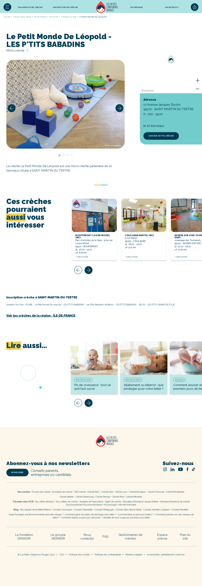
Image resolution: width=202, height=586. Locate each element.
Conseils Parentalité (83, 509)
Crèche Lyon (121, 492)
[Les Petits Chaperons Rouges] (101, 444)
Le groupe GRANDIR (58, 536)
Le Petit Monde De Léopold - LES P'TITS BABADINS (59, 304)
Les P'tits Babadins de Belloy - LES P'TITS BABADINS (111, 304)
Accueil (107, 7)
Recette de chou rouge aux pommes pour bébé (126, 517)
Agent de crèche (113, 501)
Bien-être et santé (83, 380)
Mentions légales (134, 554)
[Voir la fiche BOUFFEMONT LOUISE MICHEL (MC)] (94, 215)
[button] (7, 7)
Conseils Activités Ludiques (156, 509)
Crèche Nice (118, 497)
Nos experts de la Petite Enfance (35, 509)
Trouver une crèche (40, 492)
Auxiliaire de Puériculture (91, 501)
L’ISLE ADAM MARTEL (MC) (139, 235)
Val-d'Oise (53, 17)
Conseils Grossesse (62, 509)
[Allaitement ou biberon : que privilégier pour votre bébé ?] (143, 358)
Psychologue (110, 505)
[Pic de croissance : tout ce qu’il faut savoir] (94, 358)
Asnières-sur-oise (68, 17)
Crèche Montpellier (175, 492)
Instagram (165, 469)
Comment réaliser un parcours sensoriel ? (81, 517)
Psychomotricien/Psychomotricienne (84, 505)
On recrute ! (172, 7)
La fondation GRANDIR (24, 536)
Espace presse (162, 536)
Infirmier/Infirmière (127, 505)
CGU (61, 554)
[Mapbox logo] (147, 90)
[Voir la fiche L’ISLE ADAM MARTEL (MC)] (143, 215)
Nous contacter (87, 536)
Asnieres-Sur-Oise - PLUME (19, 304)
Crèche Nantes (67, 497)
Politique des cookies (79, 554)
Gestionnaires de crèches (130, 536)
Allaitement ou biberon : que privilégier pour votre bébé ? (144, 386)
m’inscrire (17, 472)
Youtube (180, 469)
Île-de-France (40, 17)
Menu (7, 7)
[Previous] (12, 108)
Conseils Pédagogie (104, 509)
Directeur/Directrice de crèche (175, 501)
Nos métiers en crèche (67, 501)
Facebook (187, 469)
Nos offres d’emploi (44, 501)
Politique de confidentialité (108, 554)
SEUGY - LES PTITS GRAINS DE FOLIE (156, 304)
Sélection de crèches (194, 7)
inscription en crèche (65, 7)
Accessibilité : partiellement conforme (165, 554)
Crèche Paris (93, 492)
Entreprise (136, 7)
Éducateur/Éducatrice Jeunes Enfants (140, 501)
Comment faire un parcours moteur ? (135, 514)
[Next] (119, 108)
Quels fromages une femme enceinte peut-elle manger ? (36, 514)
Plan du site (185, 536)
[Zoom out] (198, 89)
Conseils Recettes (179, 509)
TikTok (193, 469)
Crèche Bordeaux (137, 492)
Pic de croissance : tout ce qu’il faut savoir (92, 386)
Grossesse (179, 380)
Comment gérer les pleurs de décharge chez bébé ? (91, 514)
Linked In (172, 469)
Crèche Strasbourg (85, 497)
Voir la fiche (82, 257)
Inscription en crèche (62, 492)
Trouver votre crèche (30, 7)
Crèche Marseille (134, 497)
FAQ (105, 536)
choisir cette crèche (161, 136)
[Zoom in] (198, 80)
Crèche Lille (107, 492)
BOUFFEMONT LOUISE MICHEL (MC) (92, 236)
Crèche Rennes (103, 497)
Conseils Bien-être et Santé (128, 509)
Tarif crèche (79, 492)
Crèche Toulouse (156, 492)
